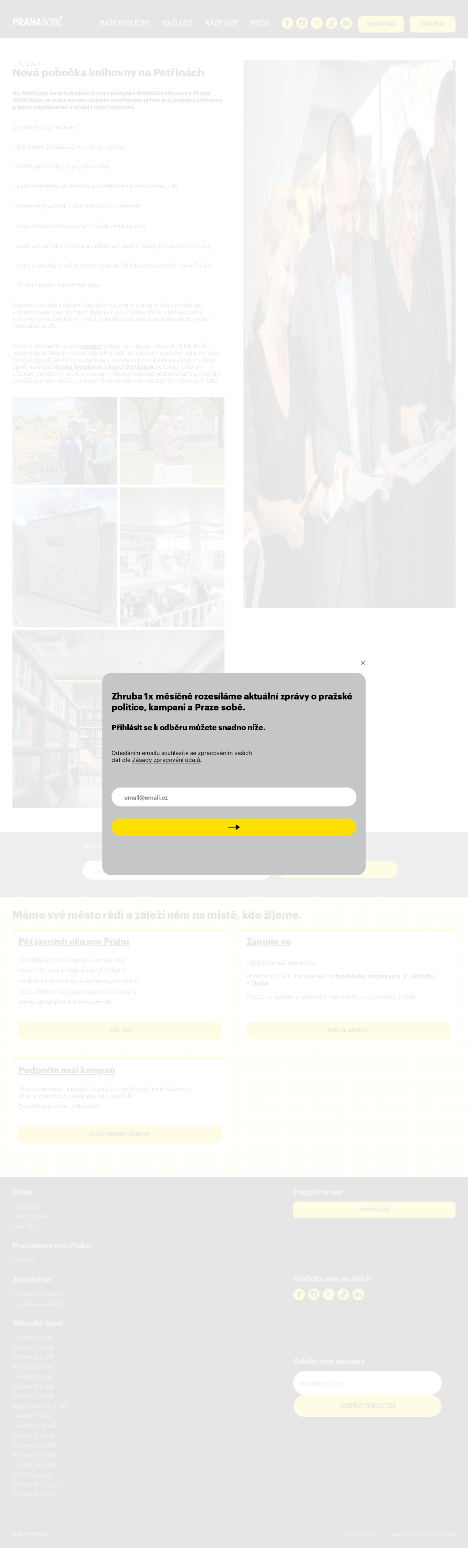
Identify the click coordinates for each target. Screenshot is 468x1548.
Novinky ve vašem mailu (151, 792)
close (363, 663)
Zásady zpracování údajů (166, 759)
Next (234, 826)
